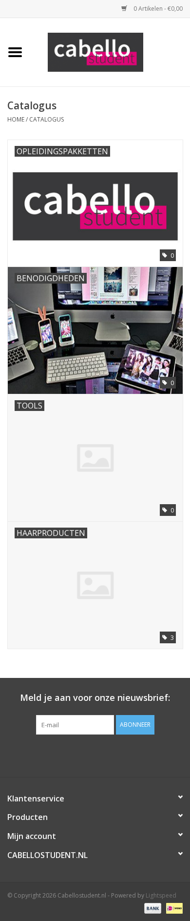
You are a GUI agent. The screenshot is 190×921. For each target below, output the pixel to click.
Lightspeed (161, 895)
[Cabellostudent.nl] (110, 51)
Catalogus (46, 119)
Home (15, 119)
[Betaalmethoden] (152, 907)
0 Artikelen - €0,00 (157, 8)
